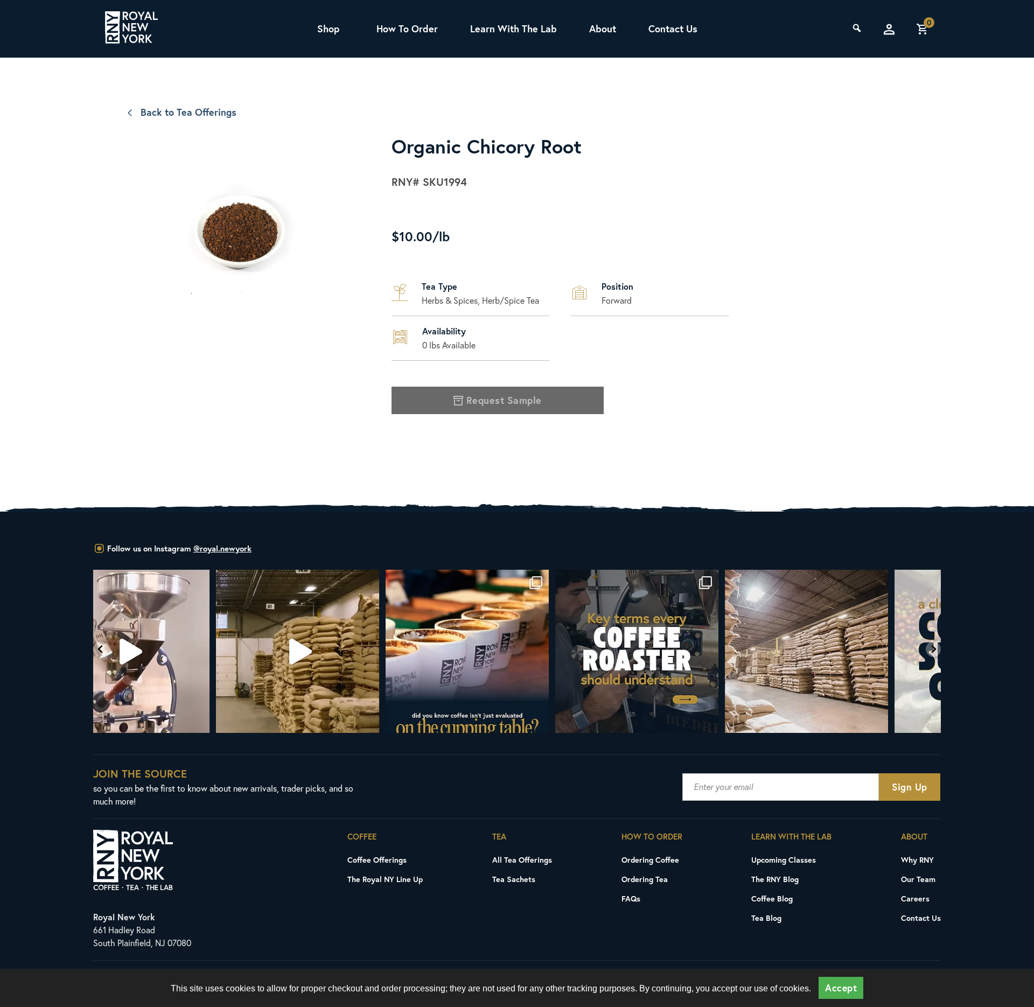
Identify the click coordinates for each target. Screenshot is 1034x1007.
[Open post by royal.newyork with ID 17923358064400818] (686, 651)
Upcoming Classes (783, 860)
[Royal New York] (131, 29)
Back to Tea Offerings (188, 112)
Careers (915, 898)
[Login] (889, 29)
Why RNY (917, 860)
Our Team (918, 879)
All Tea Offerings (522, 860)
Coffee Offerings (377, 860)
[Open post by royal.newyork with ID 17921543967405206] (856, 651)
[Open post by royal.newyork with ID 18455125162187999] (347, 651)
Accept (841, 988)
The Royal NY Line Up (385, 879)
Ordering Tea (644, 879)
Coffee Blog (772, 898)
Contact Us (672, 28)
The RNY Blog (775, 879)
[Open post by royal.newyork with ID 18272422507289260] (517, 651)
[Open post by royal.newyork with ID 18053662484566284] (178, 651)
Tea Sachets (513, 879)
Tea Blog (766, 918)
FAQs (630, 898)
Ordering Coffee (650, 860)
